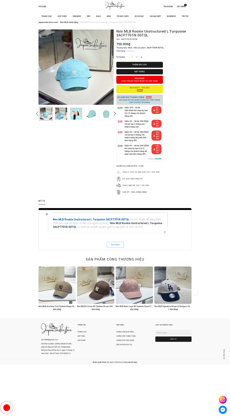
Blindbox (171, 16)
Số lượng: (120, 57)
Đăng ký (173, 339)
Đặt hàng (139, 72)
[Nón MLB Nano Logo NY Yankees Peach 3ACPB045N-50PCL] (134, 288)
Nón (109, 16)
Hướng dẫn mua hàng (125, 332)
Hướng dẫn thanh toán (125, 336)
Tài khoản (168, 6)
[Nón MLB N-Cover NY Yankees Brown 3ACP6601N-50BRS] (95, 288)
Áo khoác (139, 16)
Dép (88, 16)
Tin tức (185, 16)
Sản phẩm (81, 340)
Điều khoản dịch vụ (124, 345)
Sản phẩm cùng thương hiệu (115, 259)
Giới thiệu (62, 16)
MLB (130, 48)
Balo (98, 16)
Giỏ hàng (181, 6)
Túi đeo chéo (123, 16)
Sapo (135, 362)
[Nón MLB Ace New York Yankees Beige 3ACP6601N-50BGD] (57, 288)
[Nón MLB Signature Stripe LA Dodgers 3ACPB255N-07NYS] (173, 288)
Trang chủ (46, 16)
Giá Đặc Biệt (155, 16)
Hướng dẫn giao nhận (125, 340)
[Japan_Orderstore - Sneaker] (115, 6)
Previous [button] (37, 114)
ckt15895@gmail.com (49, 340)
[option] (76, 67)
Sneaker (77, 16)
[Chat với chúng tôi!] (223, 410)
